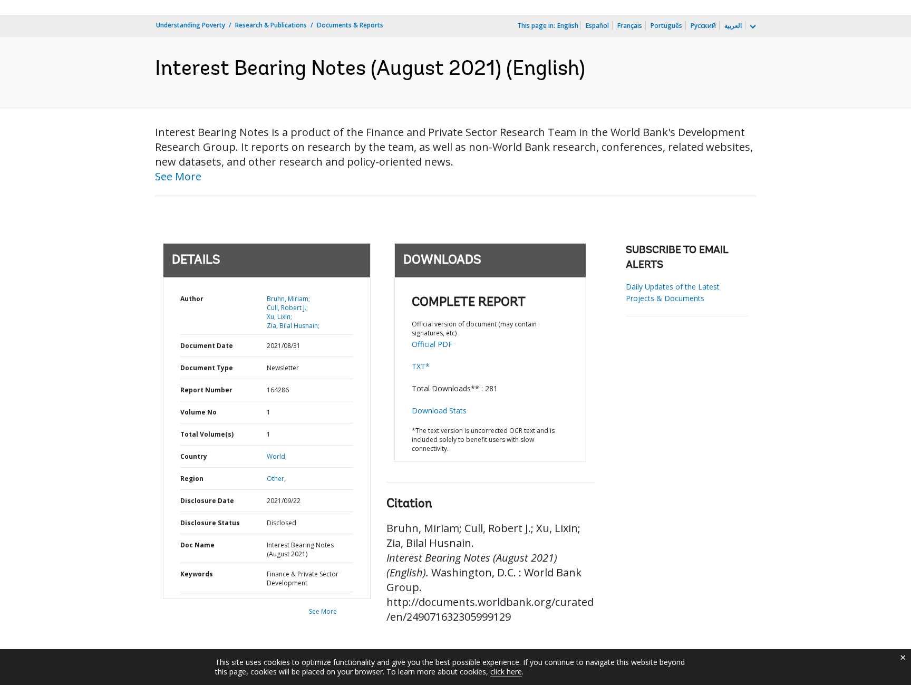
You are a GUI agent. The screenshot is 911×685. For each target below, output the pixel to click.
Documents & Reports (350, 25)
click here (506, 672)
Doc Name (197, 545)
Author (191, 298)
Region (191, 478)
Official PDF (432, 344)
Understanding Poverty (190, 25)
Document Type (206, 367)
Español (597, 25)
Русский (703, 25)
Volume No (198, 412)
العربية (733, 25)
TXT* (421, 366)
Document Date (206, 345)
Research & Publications (271, 25)
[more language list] (752, 27)
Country (193, 456)
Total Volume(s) (207, 434)
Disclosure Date (207, 500)
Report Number (206, 389)
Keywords (196, 574)
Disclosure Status (210, 522)
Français (629, 25)
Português (666, 25)
